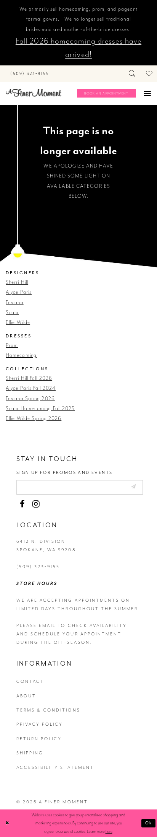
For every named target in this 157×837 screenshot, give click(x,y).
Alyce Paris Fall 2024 (31, 388)
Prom (12, 345)
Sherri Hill (17, 282)
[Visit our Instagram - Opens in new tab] (36, 504)
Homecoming (21, 355)
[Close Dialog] (7, 823)
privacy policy (39, 724)
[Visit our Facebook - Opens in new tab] (22, 504)
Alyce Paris (19, 292)
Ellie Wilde (18, 322)
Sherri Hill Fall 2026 (29, 378)
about (26, 696)
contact (30, 681)
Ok (148, 823)
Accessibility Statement (55, 767)
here (109, 831)
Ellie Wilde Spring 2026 (33, 418)
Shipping (29, 753)
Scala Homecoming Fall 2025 (40, 408)
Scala (12, 312)
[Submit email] (133, 486)
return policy (39, 739)
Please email (36, 626)
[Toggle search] (132, 73)
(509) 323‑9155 (38, 567)
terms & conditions (48, 710)
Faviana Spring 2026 (30, 398)
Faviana (15, 302)
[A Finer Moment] (33, 93)
